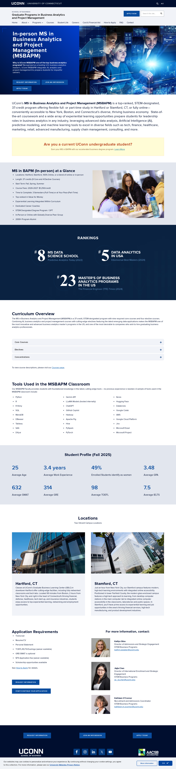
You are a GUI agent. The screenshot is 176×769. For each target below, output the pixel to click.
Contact (130, 22)
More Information (146, 763)
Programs (36, 22)
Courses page (58, 367)
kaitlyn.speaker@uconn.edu (126, 650)
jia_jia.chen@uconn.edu (124, 680)
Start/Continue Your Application (31, 691)
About (24, 22)
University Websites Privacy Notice (65, 765)
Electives (19, 349)
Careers (75, 22)
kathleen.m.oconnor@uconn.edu (128, 707)
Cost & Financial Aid (91, 22)
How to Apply (110, 22)
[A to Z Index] (162, 4)
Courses (50, 22)
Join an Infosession (54, 82)
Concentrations (22, 357)
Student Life (63, 22)
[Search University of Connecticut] (157, 4)
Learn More (119, 149)
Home (14, 22)
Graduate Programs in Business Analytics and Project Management (38, 16)
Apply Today (22, 88)
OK (164, 763)
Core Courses (21, 342)
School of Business (21, 12)
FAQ (121, 22)
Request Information (26, 82)
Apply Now (132, 14)
